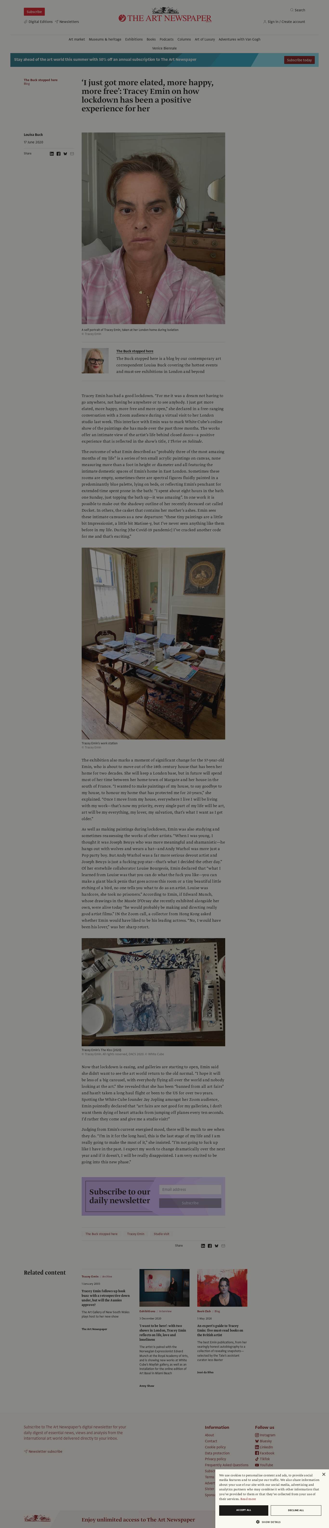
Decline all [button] (296, 1510)
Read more (248, 1499)
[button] (270, 1522)
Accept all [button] (243, 1510)
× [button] (323, 1474)
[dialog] (272, 1498)
